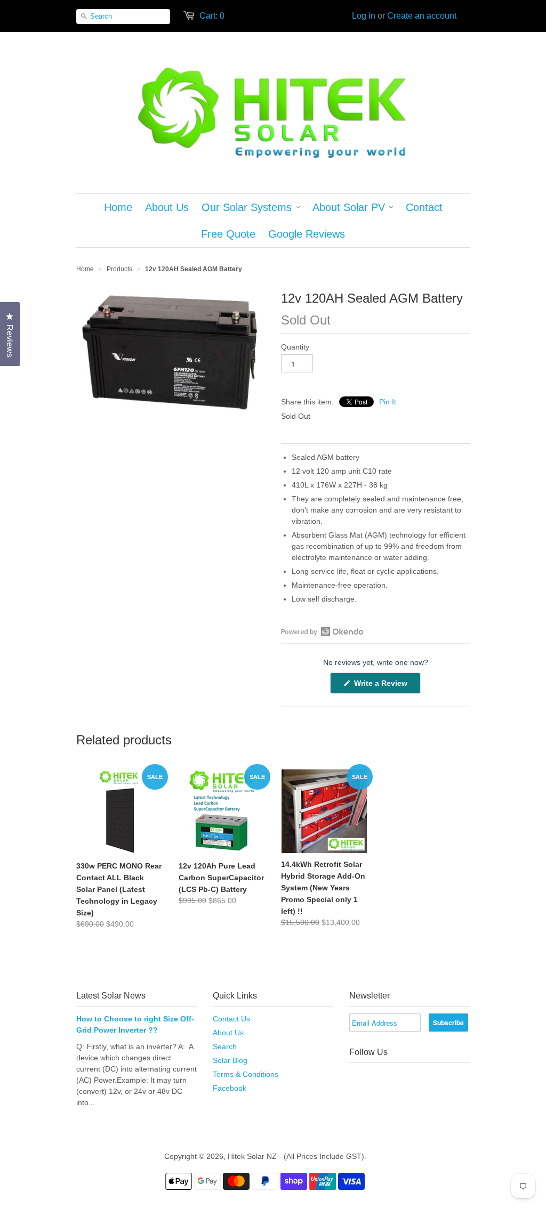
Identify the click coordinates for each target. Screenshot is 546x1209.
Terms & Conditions (245, 1074)
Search (225, 1046)
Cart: (211, 15)
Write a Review (386, 686)
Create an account (421, 15)
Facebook (229, 1088)
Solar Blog (230, 1060)
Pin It (387, 401)
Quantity (295, 347)
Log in (363, 15)
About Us (228, 1032)
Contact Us (231, 1019)
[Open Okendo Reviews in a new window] (322, 631)
